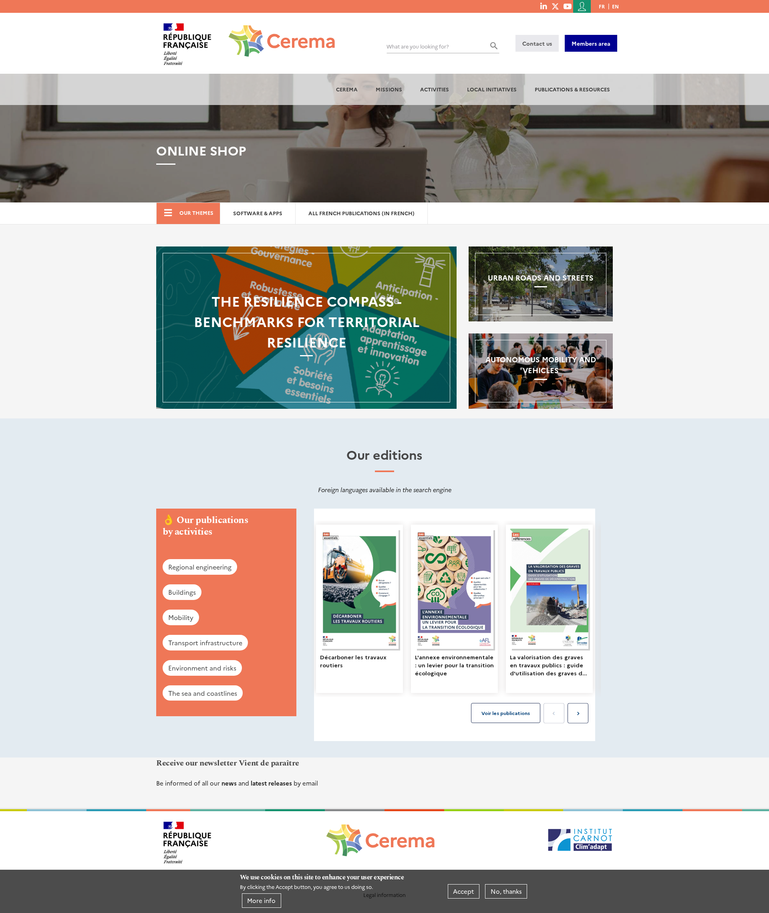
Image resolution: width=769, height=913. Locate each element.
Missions (389, 89)
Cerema (347, 89)
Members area (591, 43)
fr (602, 6)
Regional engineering (200, 566)
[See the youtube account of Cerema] (567, 6)
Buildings (182, 592)
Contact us (537, 43)
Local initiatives (492, 89)
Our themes (196, 212)
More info (261, 900)
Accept (463, 891)
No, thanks (506, 891)
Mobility (180, 617)
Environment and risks (202, 667)
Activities (434, 89)
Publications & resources (572, 89)
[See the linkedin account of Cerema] (543, 6)
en (615, 6)
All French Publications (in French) (361, 213)
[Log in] (582, 6)
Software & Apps (257, 213)
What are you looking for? (418, 46)
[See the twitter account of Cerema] (555, 6)
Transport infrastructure (205, 642)
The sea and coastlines (202, 693)
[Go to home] (277, 35)
